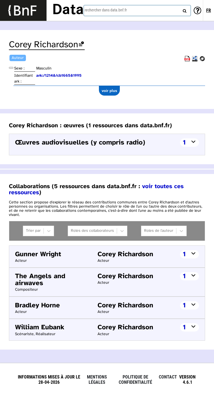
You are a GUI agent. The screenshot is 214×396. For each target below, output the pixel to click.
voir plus (109, 91)
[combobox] (137, 10)
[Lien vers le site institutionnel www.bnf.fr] (23, 10)
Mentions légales (97, 379)
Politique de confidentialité (135, 379)
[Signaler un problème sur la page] (81, 44)
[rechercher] (184, 10)
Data (68, 10)
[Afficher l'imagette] (11, 68)
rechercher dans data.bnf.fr (106, 10)
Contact (168, 377)
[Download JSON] (202, 60)
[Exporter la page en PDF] (187, 60)
